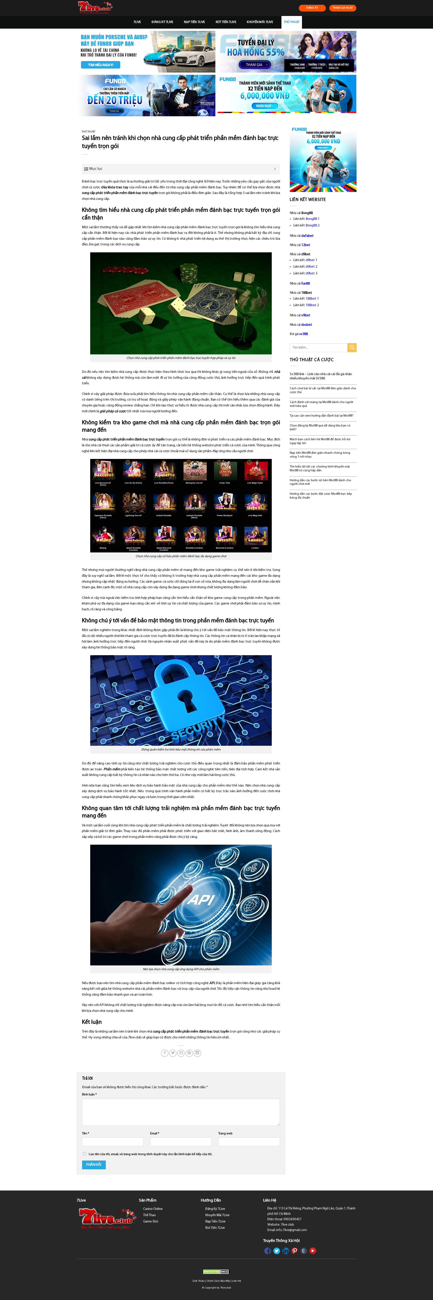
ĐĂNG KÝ (312, 8)
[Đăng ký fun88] (323, 158)
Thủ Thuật (292, 22)
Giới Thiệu (198, 1281)
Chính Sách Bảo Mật (218, 1281)
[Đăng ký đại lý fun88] (146, 52)
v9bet (305, 315)
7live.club (225, 1287)
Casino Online (153, 1209)
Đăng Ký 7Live (162, 22)
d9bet (310, 260)
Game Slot (150, 1221)
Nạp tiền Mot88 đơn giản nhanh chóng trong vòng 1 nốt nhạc (320, 454)
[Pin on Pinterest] (189, 1053)
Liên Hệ (236, 1281)
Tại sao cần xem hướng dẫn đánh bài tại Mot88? (321, 415)
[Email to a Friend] (181, 1053)
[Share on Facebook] (164, 1053)
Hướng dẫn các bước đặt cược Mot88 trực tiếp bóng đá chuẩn (321, 495)
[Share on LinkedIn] (197, 1053)
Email (154, 1133)
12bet (305, 245)
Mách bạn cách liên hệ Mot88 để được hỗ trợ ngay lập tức (320, 441)
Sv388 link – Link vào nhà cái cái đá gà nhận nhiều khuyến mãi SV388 (321, 376)
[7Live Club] (101, 8)
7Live (137, 22)
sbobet (306, 325)
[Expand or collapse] (275, 169)
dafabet (307, 236)
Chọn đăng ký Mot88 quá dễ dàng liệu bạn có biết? (320, 427)
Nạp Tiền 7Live (194, 22)
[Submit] (352, 347)
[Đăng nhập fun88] (287, 95)
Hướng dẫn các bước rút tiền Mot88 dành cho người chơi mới (320, 482)
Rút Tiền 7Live (226, 22)
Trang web (225, 1133)
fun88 (305, 283)
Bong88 (311, 219)
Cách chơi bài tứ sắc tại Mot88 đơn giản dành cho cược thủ (323, 390)
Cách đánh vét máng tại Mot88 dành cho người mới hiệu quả (321, 404)
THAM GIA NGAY (343, 8)
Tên (85, 1133)
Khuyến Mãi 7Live (260, 22)
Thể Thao (149, 1215)
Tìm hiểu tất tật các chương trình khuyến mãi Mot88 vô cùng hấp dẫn (320, 468)
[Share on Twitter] (173, 1053)
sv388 (303, 334)
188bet (311, 299)
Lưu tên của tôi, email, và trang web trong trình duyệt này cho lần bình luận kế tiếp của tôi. (150, 1154)
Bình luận (89, 1094)
